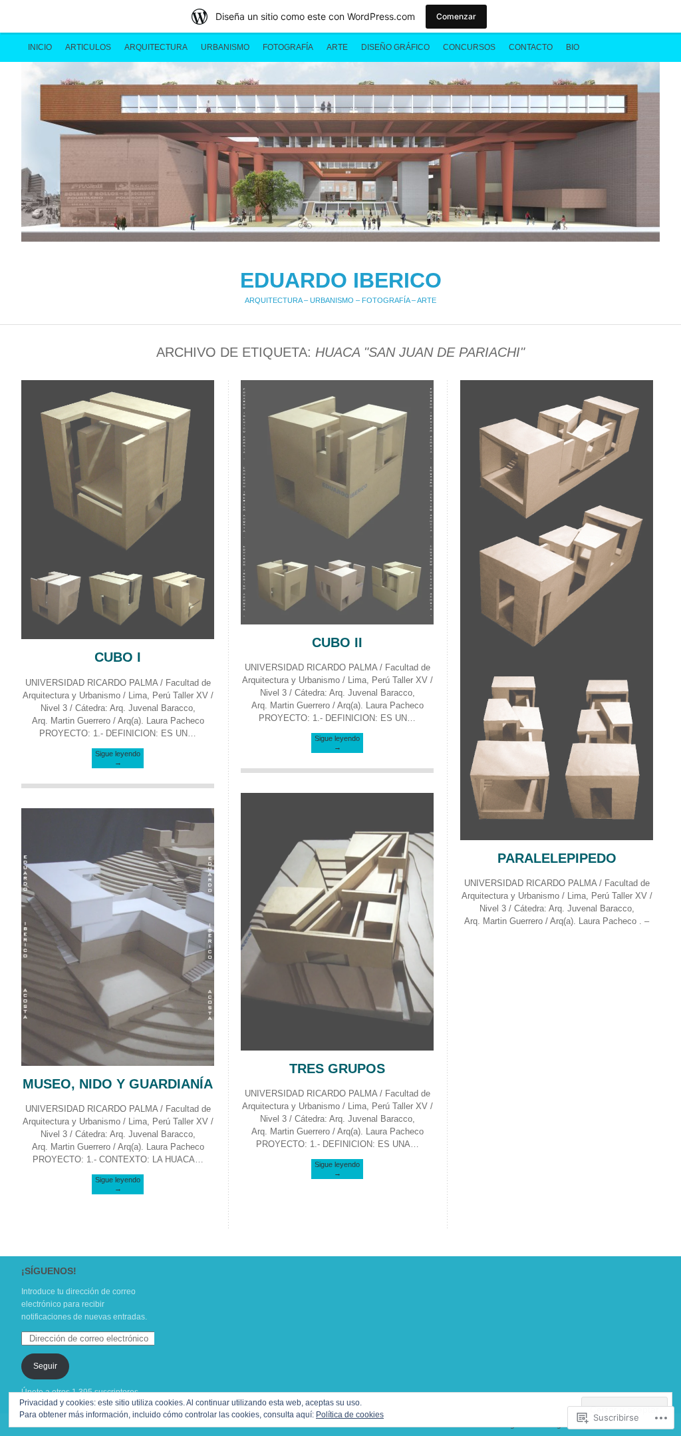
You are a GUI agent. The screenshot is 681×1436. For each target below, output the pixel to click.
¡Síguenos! (48, 1271)
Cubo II (337, 642)
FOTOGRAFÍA (288, 47)
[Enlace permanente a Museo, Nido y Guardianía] (117, 1063)
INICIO (40, 47)
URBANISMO (225, 47)
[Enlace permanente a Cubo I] (117, 636)
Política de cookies (350, 1414)
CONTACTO (531, 47)
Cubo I (117, 657)
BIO (572, 47)
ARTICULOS (88, 47)
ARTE (337, 47)
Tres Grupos (337, 1068)
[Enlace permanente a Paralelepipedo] (556, 837)
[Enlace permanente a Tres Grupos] (337, 1048)
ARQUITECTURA (156, 47)
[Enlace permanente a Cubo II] (337, 621)
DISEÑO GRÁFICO (395, 47)
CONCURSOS (469, 47)
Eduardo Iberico (340, 152)
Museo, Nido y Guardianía (118, 1084)
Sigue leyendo (117, 758)
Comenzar (456, 16)
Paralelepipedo (556, 858)
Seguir (45, 1366)
